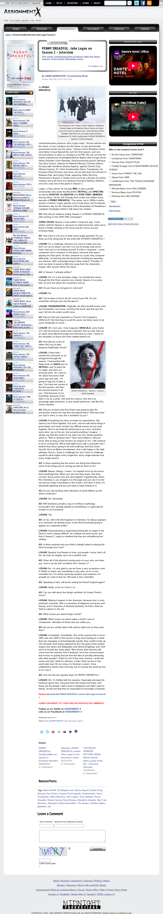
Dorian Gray (96, 790)
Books (103, 885)
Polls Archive (114, 211)
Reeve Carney (54, 800)
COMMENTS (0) (96, 66)
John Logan (72, 797)
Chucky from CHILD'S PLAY (126, 162)
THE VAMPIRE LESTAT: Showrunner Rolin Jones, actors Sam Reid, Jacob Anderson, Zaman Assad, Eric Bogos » (18, 327)
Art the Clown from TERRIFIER (127, 154)
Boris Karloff (50, 790)
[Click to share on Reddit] (58, 731)
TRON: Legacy (104, 894)
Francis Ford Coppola (70, 793)
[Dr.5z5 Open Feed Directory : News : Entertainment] (123, 224)
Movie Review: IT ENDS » (20, 132)
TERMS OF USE (125, 913)
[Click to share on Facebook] (41, 731)
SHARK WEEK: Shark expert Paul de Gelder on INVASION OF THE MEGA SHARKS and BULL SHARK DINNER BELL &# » (18, 307)
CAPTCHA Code (47, 863)
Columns (88, 881)
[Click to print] (70, 731)
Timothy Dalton (97, 803)
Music (81, 885)
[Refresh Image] (69, 848)
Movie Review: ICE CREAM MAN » (21, 217)
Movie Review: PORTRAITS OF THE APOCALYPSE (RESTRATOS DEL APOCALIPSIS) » (18, 370)
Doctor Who (92, 890)
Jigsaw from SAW (120, 177)
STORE (85, 3)
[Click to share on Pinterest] (53, 731)
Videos (106, 881)
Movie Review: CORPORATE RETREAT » (19, 388)
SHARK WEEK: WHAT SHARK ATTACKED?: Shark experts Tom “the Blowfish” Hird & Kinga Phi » (18, 274)
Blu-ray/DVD (92, 885)
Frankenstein (88, 793)
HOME (49, 3)
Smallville (65, 894)
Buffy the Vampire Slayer (63, 890)
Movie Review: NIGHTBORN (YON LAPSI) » (21, 261)
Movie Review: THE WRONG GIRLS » (21, 164)
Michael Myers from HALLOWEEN (129, 188)
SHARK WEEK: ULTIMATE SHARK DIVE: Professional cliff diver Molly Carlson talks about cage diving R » (18, 285)
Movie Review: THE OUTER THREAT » (21, 355)
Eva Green (52, 793)
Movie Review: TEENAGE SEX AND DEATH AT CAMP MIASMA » (17, 209)
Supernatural (43, 890)
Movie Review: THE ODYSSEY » (21, 334)
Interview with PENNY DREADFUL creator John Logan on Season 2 (63, 721)
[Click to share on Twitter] (47, 731)
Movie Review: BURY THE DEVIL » (22, 111)
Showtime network (86, 800)
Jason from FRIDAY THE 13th (127, 173)
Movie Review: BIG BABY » (21, 228)
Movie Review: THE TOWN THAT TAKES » (22, 345)
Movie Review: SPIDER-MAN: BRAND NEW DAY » (22, 250)
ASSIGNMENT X (72, 709)
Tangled (91, 894)
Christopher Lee (65, 790)
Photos (98, 881)
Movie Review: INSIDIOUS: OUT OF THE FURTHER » (22, 102)
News (56, 881)
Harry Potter (121, 890)
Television (71, 885)
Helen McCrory (57, 797)
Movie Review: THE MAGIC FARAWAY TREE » (21, 123)
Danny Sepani (82, 790)
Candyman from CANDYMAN (126, 158)
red (49, 806)
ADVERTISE (72, 3)
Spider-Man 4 (78, 894)
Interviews (76, 881)
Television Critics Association (62, 803)
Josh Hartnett (86, 797)
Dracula (41, 793)
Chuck (81, 890)
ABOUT (97, 3)
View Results (114, 206)
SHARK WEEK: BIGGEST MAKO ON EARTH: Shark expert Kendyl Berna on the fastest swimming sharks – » (18, 295)
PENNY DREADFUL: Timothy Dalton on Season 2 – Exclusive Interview (48, 754)
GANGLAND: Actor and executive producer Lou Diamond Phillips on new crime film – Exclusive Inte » (18, 412)
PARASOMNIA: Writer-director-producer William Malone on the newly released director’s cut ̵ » (18, 200)
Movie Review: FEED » (22, 184)
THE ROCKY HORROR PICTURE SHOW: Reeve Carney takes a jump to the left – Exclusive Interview (93, 757)
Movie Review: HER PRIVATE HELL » (21, 313)
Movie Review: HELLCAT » (19, 175)
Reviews (65, 881)
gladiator (42, 806)
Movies (61, 885)
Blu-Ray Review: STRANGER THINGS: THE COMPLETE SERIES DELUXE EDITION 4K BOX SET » (18, 240)
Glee (102, 890)
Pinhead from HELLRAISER (126, 196)
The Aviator (83, 803)
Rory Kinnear (69, 800)
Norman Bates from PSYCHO (126, 192)
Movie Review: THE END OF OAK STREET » (22, 155)
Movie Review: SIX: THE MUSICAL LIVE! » (22, 143)
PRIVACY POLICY (109, 913)
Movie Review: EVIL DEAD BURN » (21, 376)
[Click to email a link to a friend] (64, 731)
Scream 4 (53, 894)
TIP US (59, 3)
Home (8, 35)
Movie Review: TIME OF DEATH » (22, 398)
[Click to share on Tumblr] (76, 732)
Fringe (110, 890)
